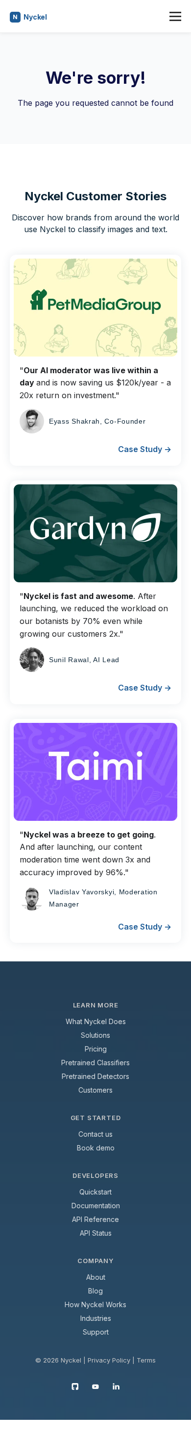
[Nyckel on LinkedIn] (116, 1386)
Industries (95, 1318)
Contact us (95, 1134)
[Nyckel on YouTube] (95, 1386)
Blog (95, 1291)
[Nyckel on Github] (75, 1386)
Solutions (95, 1035)
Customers (95, 1090)
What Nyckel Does (96, 1021)
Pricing (96, 1049)
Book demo (96, 1148)
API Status (96, 1233)
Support (96, 1332)
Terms (146, 1360)
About (95, 1277)
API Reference (95, 1219)
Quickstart (95, 1192)
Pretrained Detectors (95, 1076)
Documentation (96, 1205)
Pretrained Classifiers (95, 1062)
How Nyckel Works (95, 1304)
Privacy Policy (109, 1360)
